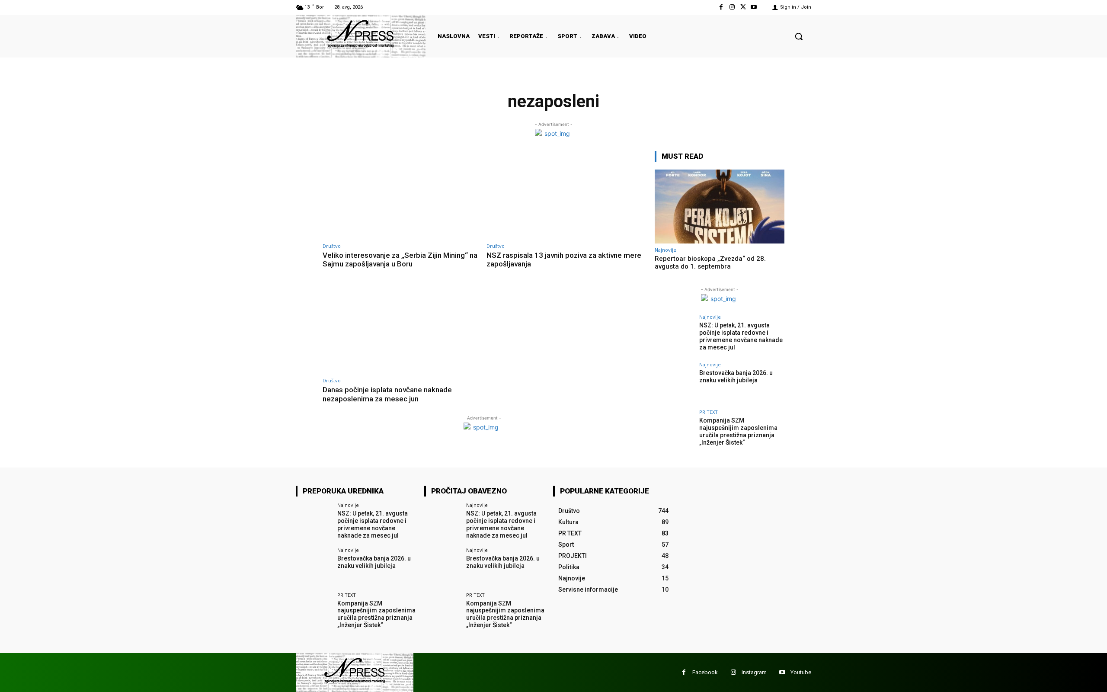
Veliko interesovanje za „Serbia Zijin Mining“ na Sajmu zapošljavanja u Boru (400, 259)
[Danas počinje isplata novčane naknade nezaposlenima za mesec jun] (400, 330)
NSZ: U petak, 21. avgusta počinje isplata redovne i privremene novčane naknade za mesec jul (741, 336)
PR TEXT (708, 412)
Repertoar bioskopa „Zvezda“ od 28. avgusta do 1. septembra (710, 262)
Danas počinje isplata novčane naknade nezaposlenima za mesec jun (387, 394)
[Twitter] (743, 7)
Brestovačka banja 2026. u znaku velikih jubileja (736, 376)
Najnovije (665, 249)
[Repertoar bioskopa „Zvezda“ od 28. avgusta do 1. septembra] (719, 206)
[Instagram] (731, 7)
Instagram (754, 672)
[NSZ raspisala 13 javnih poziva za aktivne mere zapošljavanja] (564, 195)
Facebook (705, 672)
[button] (798, 36)
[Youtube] (754, 7)
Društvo (332, 245)
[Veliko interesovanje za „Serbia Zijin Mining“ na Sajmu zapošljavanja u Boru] (400, 195)
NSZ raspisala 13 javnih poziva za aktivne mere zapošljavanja (563, 259)
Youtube (800, 672)
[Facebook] (721, 7)
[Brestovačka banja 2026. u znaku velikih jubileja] (674, 383)
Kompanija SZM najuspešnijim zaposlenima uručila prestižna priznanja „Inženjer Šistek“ (738, 431)
